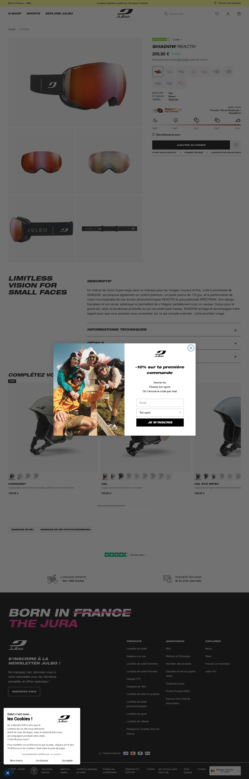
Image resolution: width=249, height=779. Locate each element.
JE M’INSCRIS (160, 422)
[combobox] (158, 412)
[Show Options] (180, 412)
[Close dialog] (191, 348)
